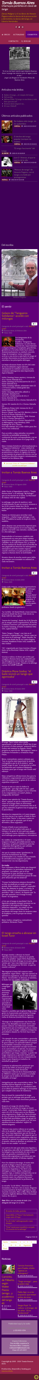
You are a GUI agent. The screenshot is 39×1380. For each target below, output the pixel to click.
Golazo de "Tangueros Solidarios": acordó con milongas (15, 315)
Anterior (14, 1242)
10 (11, 1245)
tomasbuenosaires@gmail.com (19, 1328)
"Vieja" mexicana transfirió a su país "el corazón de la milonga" (20, 1228)
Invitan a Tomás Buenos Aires (19, 472)
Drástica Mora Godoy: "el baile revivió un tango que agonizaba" (17, 674)
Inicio (5, 1242)
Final (5, 1248)
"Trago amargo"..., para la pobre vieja (27, 1282)
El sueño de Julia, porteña (16, 1211)
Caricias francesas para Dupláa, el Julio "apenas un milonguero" (26, 1269)
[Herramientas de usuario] (34, 323)
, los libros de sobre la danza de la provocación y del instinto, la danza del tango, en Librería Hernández (19, 17)
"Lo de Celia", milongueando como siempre (19, 1222)
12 (20, 1245)
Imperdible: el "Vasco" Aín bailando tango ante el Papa (19, 1216)
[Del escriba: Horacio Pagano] (19, 272)
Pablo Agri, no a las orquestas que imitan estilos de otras (27, 1294)
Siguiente (27, 1245)
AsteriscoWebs (7, 1371)
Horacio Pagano (19, 297)
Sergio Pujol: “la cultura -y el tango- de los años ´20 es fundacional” (27, 1309)
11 (15, 1245)
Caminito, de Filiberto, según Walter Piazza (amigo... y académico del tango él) (8, 1290)
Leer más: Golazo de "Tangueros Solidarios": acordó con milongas (20, 464)
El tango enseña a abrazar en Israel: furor (19, 934)
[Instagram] (22, 27)
